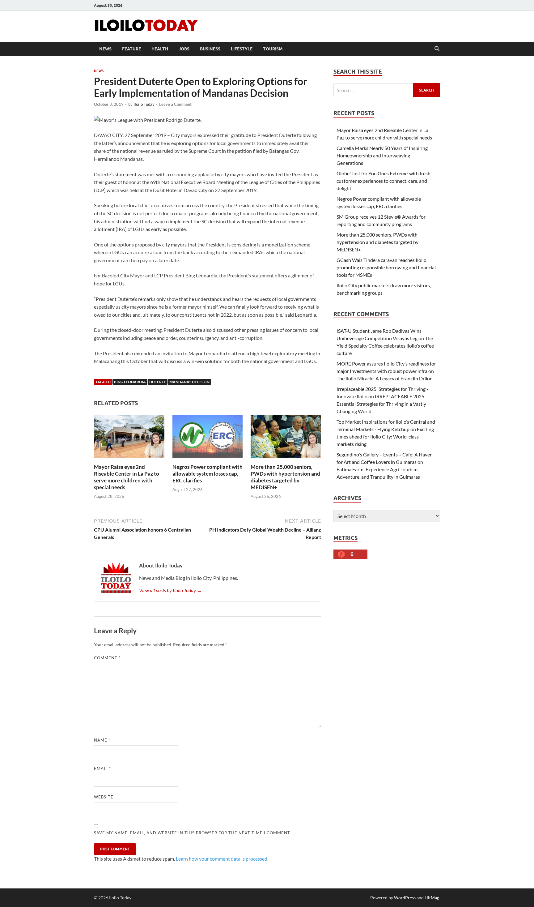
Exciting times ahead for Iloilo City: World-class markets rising (385, 436)
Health (159, 48)
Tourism (273, 48)
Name (102, 740)
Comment (107, 657)
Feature (131, 48)
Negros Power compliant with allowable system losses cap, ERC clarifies (207, 474)
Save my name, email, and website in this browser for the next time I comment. (192, 832)
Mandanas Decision (189, 381)
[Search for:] (386, 90)
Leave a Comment (175, 104)
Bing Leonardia (130, 381)
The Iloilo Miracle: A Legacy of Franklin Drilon (385, 378)
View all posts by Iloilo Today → (170, 590)
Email (102, 768)
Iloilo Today (144, 104)
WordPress (405, 897)
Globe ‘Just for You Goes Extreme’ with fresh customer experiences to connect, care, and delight (383, 180)
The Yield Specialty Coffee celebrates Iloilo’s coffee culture (385, 345)
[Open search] (437, 49)
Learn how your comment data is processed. (222, 859)
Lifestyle (241, 48)
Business (210, 48)
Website (103, 796)
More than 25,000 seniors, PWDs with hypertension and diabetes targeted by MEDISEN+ (285, 477)
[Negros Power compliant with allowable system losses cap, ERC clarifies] (207, 438)
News (105, 48)
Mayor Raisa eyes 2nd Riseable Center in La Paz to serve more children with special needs (126, 477)
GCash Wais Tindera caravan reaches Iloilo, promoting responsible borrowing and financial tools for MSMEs (386, 267)
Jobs (184, 48)
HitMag (432, 897)
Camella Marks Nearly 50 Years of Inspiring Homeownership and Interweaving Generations (382, 155)
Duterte (157, 381)
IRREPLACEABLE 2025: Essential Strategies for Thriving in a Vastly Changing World (381, 403)
